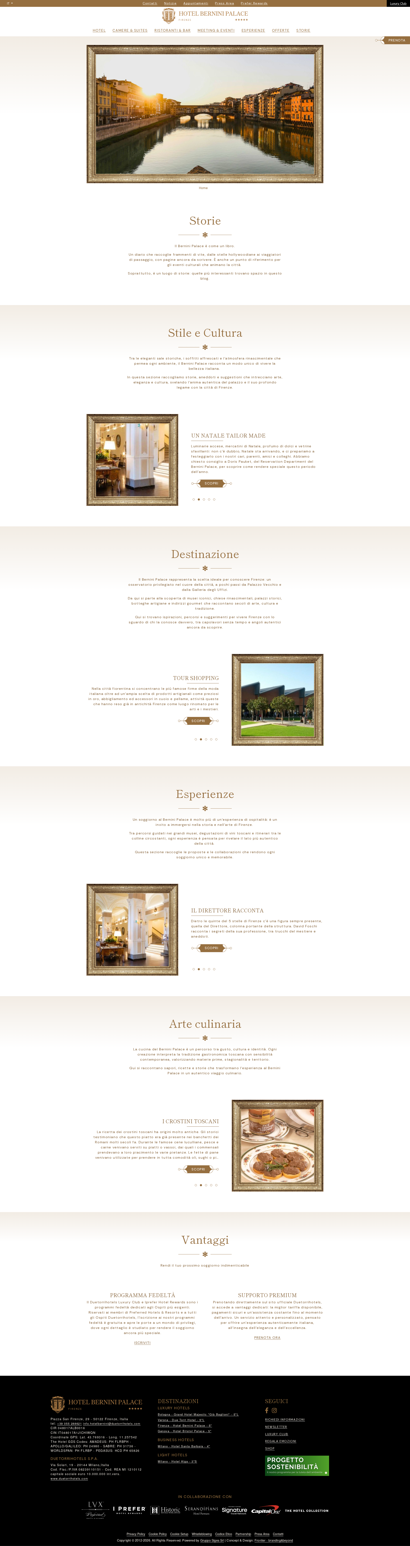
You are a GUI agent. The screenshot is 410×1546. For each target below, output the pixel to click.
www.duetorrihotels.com (69, 1478)
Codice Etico (223, 1534)
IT (8, 3)
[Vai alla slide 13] (198, 969)
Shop (270, 1448)
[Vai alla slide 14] (203, 969)
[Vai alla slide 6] (214, 499)
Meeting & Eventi (216, 30)
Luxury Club (398, 3)
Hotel (99, 30)
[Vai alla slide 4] (203, 499)
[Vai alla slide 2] (193, 499)
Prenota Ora (267, 1338)
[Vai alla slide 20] (211, 1185)
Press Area (262, 1534)
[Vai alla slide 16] (214, 969)
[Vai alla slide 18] (201, 1185)
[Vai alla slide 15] (209, 969)
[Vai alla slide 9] (206, 739)
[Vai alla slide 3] (198, 499)
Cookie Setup (179, 1534)
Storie (303, 30)
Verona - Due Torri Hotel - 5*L (181, 1420)
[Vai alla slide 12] (193, 969)
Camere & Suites (130, 30)
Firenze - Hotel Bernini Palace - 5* (185, 1425)
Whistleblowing (202, 1534)
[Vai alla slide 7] (195, 739)
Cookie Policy (158, 1534)
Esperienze (253, 30)
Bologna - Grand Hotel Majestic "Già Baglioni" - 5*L (198, 1414)
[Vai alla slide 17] (195, 1185)
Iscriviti (142, 1343)
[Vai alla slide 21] (216, 1185)
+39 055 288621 (69, 1423)
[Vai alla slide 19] (206, 1185)
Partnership (243, 1534)
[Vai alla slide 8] (201, 739)
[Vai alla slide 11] (216, 739)
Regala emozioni (280, 1441)
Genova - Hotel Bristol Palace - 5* (184, 1431)
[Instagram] (275, 1411)
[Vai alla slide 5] (209, 499)
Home (203, 188)
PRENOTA (397, 40)
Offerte (281, 30)
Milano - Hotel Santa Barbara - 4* (184, 1446)
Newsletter (276, 1427)
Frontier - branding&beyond (274, 1540)
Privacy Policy (136, 1534)
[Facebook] (267, 1411)
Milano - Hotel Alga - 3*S (177, 1461)
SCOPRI (211, 483)
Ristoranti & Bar (172, 30)
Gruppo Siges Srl (212, 1540)
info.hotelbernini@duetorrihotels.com (112, 1423)
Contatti (278, 1534)
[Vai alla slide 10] (211, 739)
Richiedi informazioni (285, 1419)
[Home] (205, 17)
